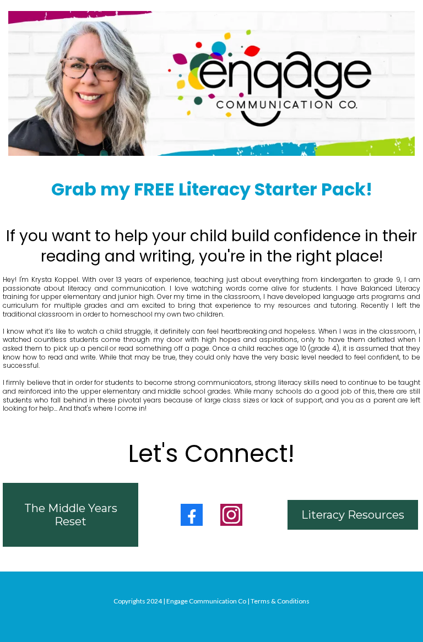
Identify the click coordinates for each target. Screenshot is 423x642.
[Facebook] (192, 515)
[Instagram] (231, 515)
